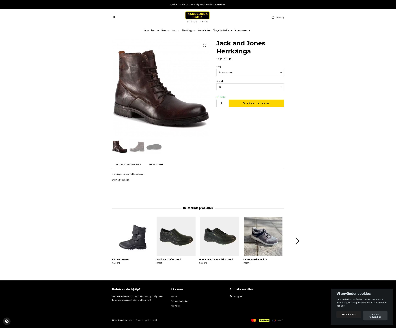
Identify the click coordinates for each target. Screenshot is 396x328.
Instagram (237, 296)
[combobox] (250, 72)
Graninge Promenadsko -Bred (216, 259)
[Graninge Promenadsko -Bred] (219, 236)
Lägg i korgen (258, 103)
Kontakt (174, 296)
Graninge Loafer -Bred (168, 259)
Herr (174, 30)
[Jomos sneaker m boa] (263, 236)
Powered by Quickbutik (146, 320)
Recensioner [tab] (156, 164)
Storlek (219, 81)
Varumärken (204, 30)
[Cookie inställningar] (7, 321)
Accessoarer (241, 30)
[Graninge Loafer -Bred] (176, 236)
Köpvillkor (175, 305)
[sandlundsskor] (198, 17)
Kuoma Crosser (120, 259)
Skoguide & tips (221, 30)
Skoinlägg (187, 30)
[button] (297, 241)
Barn (163, 30)
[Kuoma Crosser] (132, 236)
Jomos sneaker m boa (255, 259)
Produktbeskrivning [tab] (128, 164)
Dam (153, 30)
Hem (146, 30)
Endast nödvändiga (375, 315)
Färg (218, 66)
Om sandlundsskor (179, 301)
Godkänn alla (348, 314)
